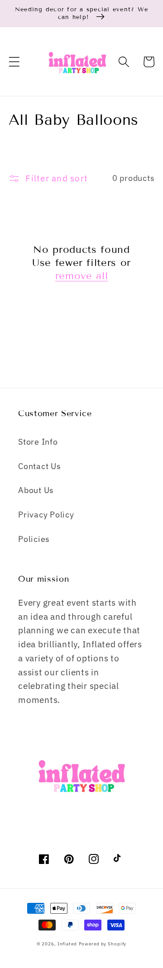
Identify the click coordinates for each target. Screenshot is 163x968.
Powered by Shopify (103, 943)
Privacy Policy (46, 514)
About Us (36, 490)
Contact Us (39, 466)
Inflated (67, 943)
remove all (81, 276)
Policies (34, 539)
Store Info (38, 442)
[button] (14, 61)
